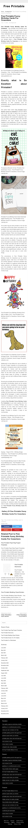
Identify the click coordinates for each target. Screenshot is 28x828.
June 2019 (3, 695)
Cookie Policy (19, 820)
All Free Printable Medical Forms (10, 749)
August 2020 (4, 673)
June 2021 (3, 647)
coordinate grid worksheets (8, 810)
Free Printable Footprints (21, 615)
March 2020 (4, 685)
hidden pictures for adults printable (10, 780)
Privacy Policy (20, 822)
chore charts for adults (7, 744)
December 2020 (5, 663)
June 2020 (3, 678)
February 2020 (4, 688)
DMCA (13, 822)
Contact (12, 820)
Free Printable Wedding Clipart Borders (12, 592)
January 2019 (4, 708)
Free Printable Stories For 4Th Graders (10, 637)
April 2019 (3, 701)
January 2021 (4, 660)
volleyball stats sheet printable (9, 747)
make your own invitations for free (10, 730)
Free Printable (14, 6)
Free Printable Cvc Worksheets (8, 640)
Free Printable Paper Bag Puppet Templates (11, 630)
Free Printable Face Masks (6, 615)
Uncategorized (12, 22)
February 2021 (4, 658)
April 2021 (3, 652)
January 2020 (4, 690)
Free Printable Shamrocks (7, 632)
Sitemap (10, 824)
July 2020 (3, 675)
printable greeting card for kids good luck (12, 732)
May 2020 (3, 680)
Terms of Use (17, 824)
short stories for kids (7, 741)
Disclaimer (6, 822)
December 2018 (5, 711)
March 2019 (4, 703)
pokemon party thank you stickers (10, 735)
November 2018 (5, 713)
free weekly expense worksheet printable (12, 724)
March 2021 (4, 655)
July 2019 (3, 693)
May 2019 (3, 698)
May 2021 (3, 650)
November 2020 (5, 665)
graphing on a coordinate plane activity (11, 727)
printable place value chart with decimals (12, 738)
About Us (6, 820)
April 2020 (3, 683)
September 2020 (5, 670)
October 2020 (4, 668)
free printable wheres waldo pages (10, 769)
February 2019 (4, 706)
